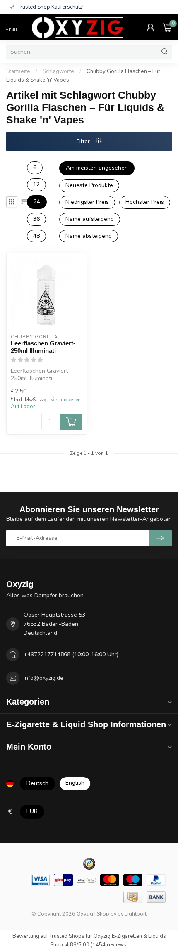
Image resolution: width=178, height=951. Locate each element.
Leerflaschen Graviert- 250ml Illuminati (43, 347)
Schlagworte (58, 71)
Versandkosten (66, 400)
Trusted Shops (66, 936)
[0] (167, 27)
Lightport (136, 913)
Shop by (106, 913)
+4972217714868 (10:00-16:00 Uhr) (71, 654)
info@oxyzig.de (43, 678)
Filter (84, 141)
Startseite (18, 71)
